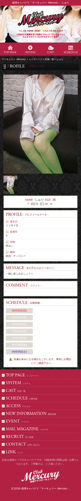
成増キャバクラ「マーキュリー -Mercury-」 (45, 488)
